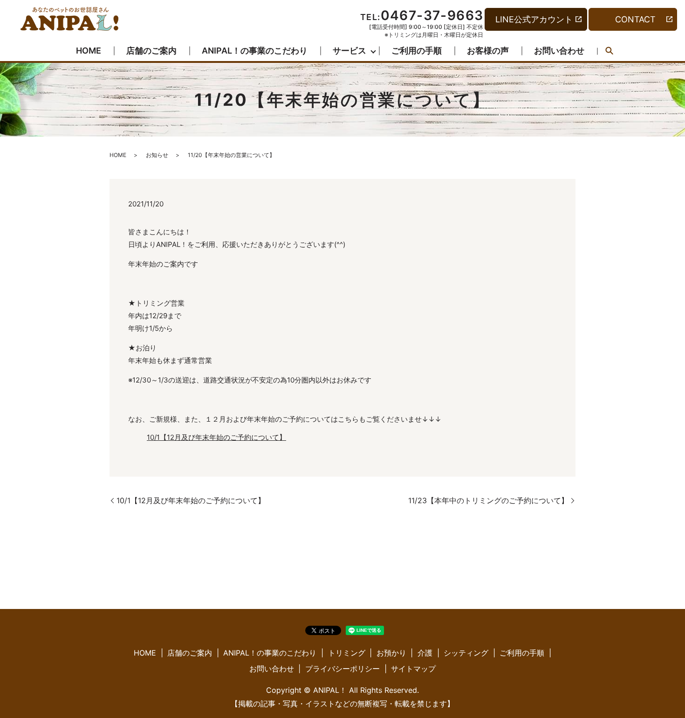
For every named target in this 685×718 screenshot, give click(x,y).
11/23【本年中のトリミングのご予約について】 (488, 500)
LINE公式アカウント (534, 19)
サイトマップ (413, 668)
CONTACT (635, 19)
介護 (425, 652)
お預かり (391, 652)
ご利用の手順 (416, 50)
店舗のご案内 (151, 50)
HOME (88, 50)
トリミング (346, 652)
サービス (349, 50)
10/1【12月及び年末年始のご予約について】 (216, 437)
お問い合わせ (559, 50)
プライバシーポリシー (342, 668)
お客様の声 (488, 50)
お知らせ (157, 154)
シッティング (466, 652)
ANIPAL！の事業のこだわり (255, 50)
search (609, 51)
